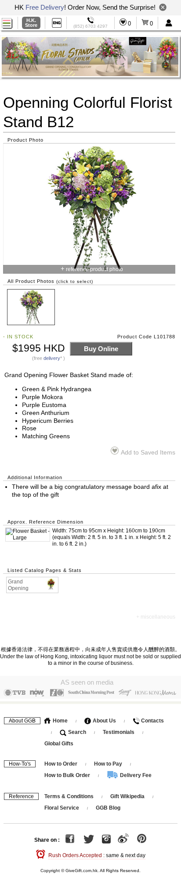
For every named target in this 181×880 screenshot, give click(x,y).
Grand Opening (18, 585)
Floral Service (61, 807)
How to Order (60, 763)
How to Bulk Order (67, 775)
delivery (51, 358)
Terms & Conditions (69, 796)
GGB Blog (108, 807)
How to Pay (108, 763)
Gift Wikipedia (127, 796)
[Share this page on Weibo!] (123, 840)
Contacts (152, 720)
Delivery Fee (135, 775)
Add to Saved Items (148, 452)
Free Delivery (44, 7)
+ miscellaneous (155, 617)
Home (59, 720)
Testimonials (118, 732)
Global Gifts (58, 743)
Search (76, 732)
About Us (103, 720)
